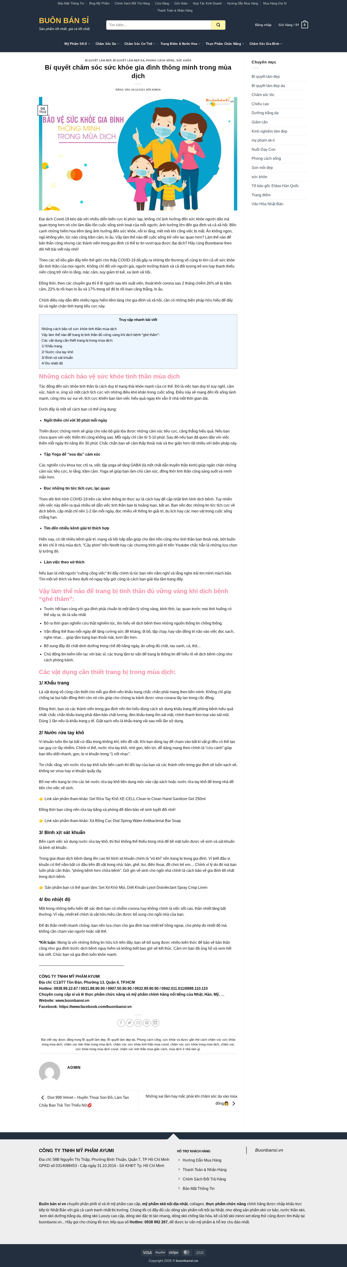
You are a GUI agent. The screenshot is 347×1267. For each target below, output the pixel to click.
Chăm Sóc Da (106, 44)
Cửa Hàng (162, 3)
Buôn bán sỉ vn (52, 1204)
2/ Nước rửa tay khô (57, 352)
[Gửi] (218, 25)
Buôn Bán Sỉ (64, 20)
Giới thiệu (181, 3)
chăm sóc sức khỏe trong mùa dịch (194, 1044)
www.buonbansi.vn (72, 1000)
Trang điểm (261, 195)
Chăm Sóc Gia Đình (264, 44)
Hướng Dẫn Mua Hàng (242, 3)
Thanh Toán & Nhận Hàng (174, 10)
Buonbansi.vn (269, 1150)
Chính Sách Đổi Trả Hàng (132, 3)
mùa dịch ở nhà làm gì (184, 1049)
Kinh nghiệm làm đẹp (269, 131)
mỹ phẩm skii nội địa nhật (165, 1204)
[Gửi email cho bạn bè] (138, 1023)
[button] (263, 25)
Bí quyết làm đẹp (98, 60)
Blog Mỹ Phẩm (99, 3)
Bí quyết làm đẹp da (129, 60)
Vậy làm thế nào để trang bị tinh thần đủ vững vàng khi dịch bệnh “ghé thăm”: (101, 335)
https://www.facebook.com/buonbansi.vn (95, 1007)
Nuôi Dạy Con (263, 149)
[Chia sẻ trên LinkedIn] (155, 1023)
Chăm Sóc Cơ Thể (138, 44)
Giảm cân (260, 122)
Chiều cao (260, 104)
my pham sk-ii (263, 140)
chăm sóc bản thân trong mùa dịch (87, 1044)
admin (156, 89)
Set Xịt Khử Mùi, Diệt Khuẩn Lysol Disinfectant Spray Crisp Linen (153, 887)
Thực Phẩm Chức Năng (223, 44)
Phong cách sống (160, 60)
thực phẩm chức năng (226, 1204)
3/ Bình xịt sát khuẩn (57, 358)
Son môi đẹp (262, 168)
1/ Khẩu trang (52, 346)
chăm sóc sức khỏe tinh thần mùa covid (141, 1044)
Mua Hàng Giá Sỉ (275, 3)
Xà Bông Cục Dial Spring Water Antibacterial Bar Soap (135, 821)
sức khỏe (183, 60)
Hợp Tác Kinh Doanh (207, 3)
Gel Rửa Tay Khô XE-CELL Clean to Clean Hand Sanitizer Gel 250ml (147, 799)
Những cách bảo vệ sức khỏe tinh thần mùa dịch (79, 329)
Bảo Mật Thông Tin (71, 3)
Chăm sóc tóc (263, 95)
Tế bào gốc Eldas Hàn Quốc (275, 186)
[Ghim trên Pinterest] (147, 1023)
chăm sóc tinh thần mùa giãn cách (143, 1049)
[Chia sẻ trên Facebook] (121, 1023)
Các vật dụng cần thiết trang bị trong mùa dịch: (77, 340)
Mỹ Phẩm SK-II (75, 44)
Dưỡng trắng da (265, 113)
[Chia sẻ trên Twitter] (130, 1023)
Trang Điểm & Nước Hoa (179, 44)
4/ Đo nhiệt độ (52, 363)
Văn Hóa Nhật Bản (267, 204)
